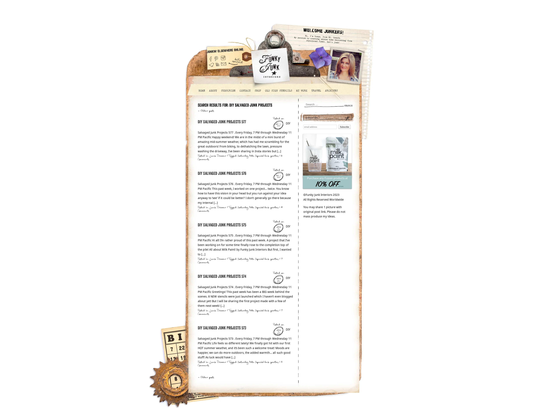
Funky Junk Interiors (269, 64)
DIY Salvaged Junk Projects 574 (222, 276)
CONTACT (244, 90)
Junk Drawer (217, 155)
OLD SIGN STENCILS (278, 90)
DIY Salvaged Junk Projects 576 (222, 173)
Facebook (210, 57)
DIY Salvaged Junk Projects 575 (222, 225)
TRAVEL (316, 90)
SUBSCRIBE (228, 90)
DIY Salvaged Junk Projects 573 (222, 328)
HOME (202, 90)
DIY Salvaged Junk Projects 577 (222, 122)
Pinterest (216, 57)
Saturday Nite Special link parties (258, 155)
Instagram (223, 57)
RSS (217, 66)
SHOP (258, 90)
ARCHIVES (331, 90)
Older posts (206, 110)
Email (223, 66)
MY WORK (301, 90)
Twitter (211, 66)
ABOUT (213, 90)
